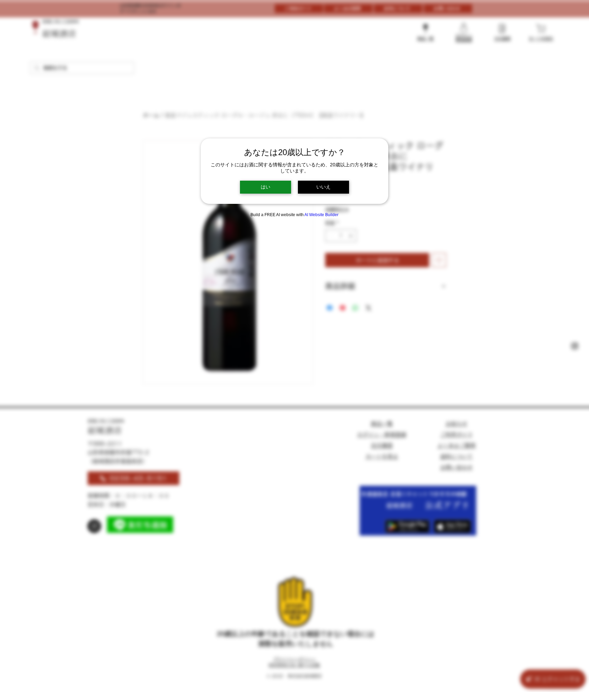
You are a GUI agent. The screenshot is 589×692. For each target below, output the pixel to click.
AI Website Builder (321, 214)
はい (265, 187)
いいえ (323, 187)
